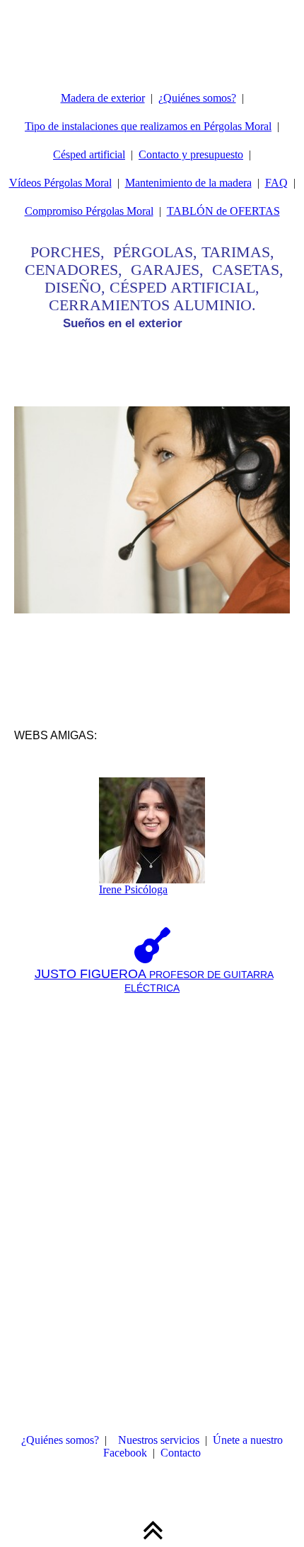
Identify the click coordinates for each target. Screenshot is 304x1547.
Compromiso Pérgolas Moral (89, 211)
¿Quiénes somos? (197, 98)
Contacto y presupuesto (191, 154)
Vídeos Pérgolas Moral (60, 183)
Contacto (180, 1453)
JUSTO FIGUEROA (90, 974)
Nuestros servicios (158, 1440)
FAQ (276, 183)
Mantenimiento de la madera (188, 183)
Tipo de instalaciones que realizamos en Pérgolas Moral (148, 126)
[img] (152, 35)
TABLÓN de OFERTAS (223, 211)
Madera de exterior (103, 98)
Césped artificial (89, 154)
